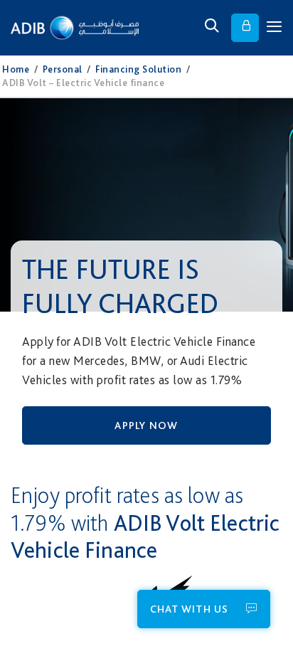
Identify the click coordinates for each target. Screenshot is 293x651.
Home (15, 69)
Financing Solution (138, 69)
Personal (62, 69)
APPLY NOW (146, 425)
